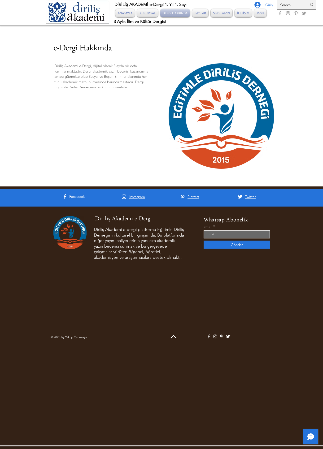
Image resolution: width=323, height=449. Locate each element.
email (208, 226)
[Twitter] (304, 13)
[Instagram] (288, 13)
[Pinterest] (296, 13)
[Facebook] (280, 13)
